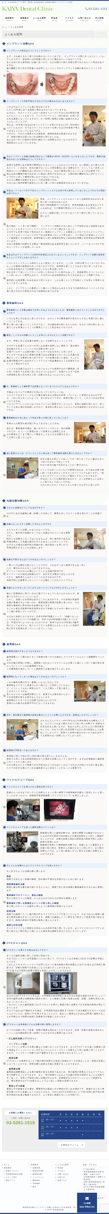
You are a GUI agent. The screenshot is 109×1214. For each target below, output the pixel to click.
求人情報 (99, 19)
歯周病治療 (37, 1174)
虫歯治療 (36, 1168)
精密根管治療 (38, 1171)
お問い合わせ (84, 19)
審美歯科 (36, 1180)
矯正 (34, 1187)
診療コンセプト (12, 1171)
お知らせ (61, 1177)
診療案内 (24, 19)
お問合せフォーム (70, 1145)
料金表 (54, 19)
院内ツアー (10, 1180)
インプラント (38, 1177)
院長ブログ (62, 1180)
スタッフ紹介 (11, 1177)
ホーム (7, 1165)
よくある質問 (39, 19)
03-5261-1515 (20, 1122)
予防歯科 (36, 1183)
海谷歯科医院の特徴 (14, 1174)
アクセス (69, 19)
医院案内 (9, 19)
